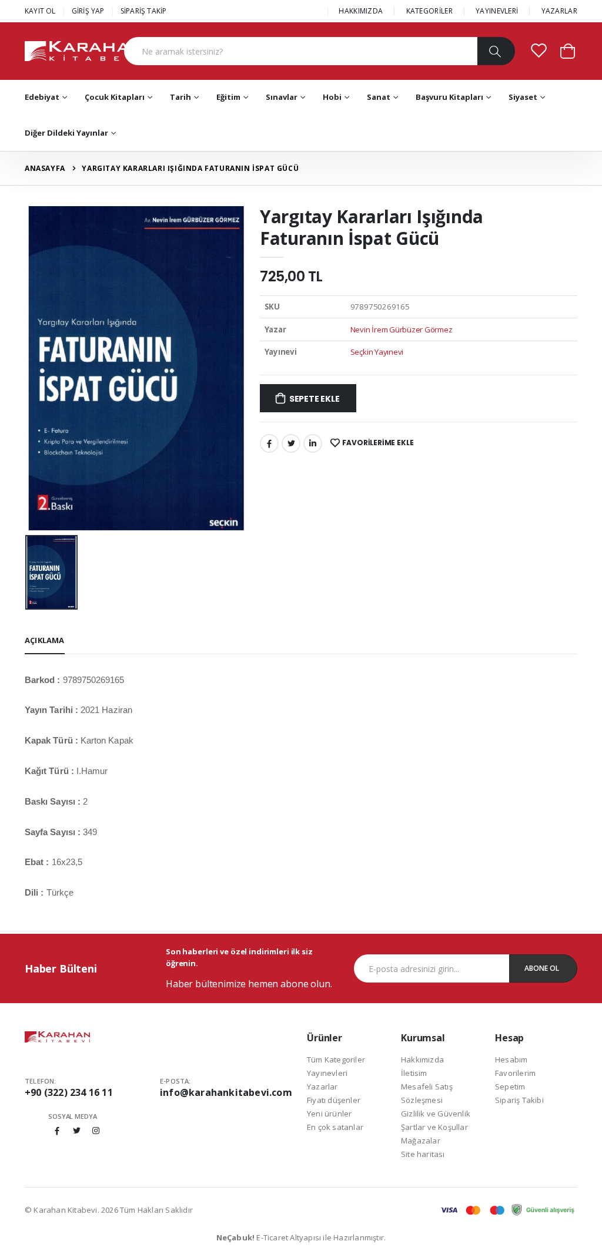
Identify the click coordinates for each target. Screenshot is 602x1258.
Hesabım (511, 1059)
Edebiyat (42, 97)
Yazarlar (322, 1086)
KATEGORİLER (429, 11)
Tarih (180, 97)
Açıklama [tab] (45, 640)
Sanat (378, 97)
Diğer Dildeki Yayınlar (66, 132)
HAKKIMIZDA (361, 11)
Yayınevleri (327, 1073)
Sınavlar (281, 97)
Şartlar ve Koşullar (434, 1127)
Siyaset (523, 97)
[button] (567, 50)
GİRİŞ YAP (88, 11)
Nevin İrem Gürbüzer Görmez (401, 329)
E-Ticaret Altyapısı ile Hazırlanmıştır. (301, 1237)
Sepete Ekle (314, 399)
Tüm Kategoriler (336, 1059)
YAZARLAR (559, 11)
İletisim (414, 1073)
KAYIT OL (40, 11)
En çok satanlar (335, 1127)
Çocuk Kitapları (115, 97)
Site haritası (423, 1154)
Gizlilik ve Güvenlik (435, 1113)
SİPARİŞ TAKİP (144, 11)
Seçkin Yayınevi (376, 352)
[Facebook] (269, 443)
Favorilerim (515, 1073)
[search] (496, 51)
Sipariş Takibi (519, 1100)
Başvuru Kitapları (449, 97)
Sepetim (510, 1086)
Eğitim (228, 97)
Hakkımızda (422, 1059)
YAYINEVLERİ (497, 11)
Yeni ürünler (329, 1113)
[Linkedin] (312, 443)
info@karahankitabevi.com (226, 1092)
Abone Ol (541, 968)
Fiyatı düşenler (333, 1100)
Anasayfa (45, 168)
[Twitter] (291, 443)
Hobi (332, 97)
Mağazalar (420, 1140)
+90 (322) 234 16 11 (69, 1092)
